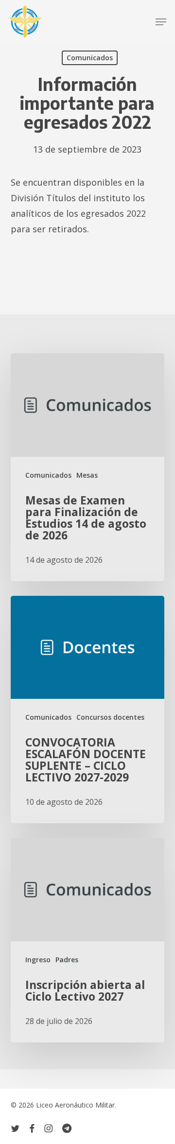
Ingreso (38, 959)
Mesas (87, 475)
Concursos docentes (110, 717)
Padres (66, 959)
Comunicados (90, 57)
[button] (161, 22)
